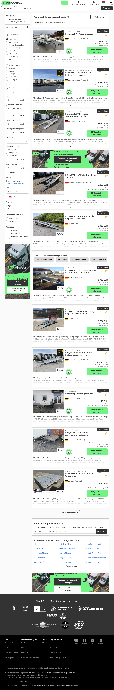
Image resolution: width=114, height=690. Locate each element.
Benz (12, 59)
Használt (12, 209)
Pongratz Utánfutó (91, 562)
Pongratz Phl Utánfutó (92, 548)
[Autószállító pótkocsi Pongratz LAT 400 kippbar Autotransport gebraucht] (48, 440)
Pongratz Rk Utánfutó (92, 553)
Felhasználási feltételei (64, 685)
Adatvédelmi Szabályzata (43, 685)
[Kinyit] (70, 64)
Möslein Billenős (65, 553)
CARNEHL (13, 54)
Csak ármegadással (15, 108)
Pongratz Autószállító (67, 557)
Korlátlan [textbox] (12, 192)
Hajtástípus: (10, 137)
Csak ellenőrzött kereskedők (18, 237)
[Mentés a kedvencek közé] (106, 34)
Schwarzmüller (15, 48)
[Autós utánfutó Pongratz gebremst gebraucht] (48, 401)
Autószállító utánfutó (43, 259)
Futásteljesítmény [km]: (14, 120)
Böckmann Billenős (40, 553)
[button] (111, 3)
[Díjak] (17, 267)
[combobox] (17, 192)
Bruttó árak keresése (15, 105)
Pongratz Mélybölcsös (93, 544)
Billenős (36, 544)
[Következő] (62, 41)
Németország (17, 196)
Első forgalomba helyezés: (15, 129)
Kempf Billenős (39, 562)
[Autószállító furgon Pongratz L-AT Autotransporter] (48, 41)
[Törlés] (99, 8)
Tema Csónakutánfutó (101, 259)
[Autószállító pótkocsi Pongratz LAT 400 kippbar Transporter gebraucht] (48, 121)
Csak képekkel (15, 231)
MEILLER (13, 77)
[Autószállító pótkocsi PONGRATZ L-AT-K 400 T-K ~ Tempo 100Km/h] (48, 183)
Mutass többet (71, 566)
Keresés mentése (71, 512)
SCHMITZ (13, 42)
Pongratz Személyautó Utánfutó (96, 557)
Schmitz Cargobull (17, 45)
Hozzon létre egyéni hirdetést (17, 290)
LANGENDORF (15, 57)
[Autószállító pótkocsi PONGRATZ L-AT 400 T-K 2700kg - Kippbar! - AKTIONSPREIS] (48, 319)
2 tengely (12, 153)
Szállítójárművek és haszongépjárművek (17, 20)
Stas (11, 71)
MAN (12, 51)
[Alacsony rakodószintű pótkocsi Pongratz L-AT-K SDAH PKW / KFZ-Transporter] (48, 481)
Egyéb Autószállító (79, 259)
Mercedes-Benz (15, 65)
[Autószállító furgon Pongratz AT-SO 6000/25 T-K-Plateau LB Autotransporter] (48, 360)
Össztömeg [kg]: (11, 156)
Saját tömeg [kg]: (11, 164)
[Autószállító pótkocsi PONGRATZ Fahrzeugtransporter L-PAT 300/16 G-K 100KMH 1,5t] (48, 278)
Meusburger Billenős (67, 548)
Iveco (12, 68)
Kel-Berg (13, 80)
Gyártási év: (10, 112)
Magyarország (15, 184)
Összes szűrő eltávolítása (56, 23)
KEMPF (12, 62)
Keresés (107, 8)
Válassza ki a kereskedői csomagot (17, 283)
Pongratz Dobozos (66, 562)
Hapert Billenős (39, 557)
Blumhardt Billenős (40, 548)
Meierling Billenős (65, 544)
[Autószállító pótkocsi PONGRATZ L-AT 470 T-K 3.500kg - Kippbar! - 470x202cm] (48, 224)
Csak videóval (14, 233)
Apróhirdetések (15, 218)
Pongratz (13, 39)
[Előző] (35, 41)
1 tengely (12, 150)
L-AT (11, 93)
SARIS (12, 74)
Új (9, 206)
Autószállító (62, 259)
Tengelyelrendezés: (12, 146)
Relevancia (99, 17)
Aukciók (12, 221)
